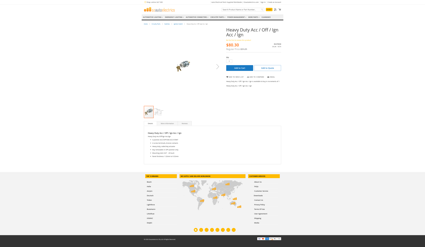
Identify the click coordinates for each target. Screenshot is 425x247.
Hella (149, 186)
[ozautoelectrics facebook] (201, 230)
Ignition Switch (178, 24)
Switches (167, 24)
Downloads (258, 195)
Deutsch (150, 195)
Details (150, 123)
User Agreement (260, 214)
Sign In (263, 2)
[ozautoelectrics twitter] (212, 230)
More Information (167, 123)
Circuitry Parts (156, 24)
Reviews (185, 123)
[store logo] (159, 9)
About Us (258, 182)
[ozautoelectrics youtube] (228, 230)
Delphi (149, 223)
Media (256, 223)
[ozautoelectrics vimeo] (234, 230)
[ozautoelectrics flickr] (223, 230)
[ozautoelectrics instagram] (207, 230)
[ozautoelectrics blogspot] (196, 230)
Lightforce (151, 204)
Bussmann (151, 209)
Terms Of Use (259, 209)
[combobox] (243, 9)
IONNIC (150, 218)
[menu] (212, 17)
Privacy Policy (259, 204)
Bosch (149, 182)
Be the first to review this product (238, 40)
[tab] (150, 123)
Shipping (257, 218)
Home (146, 24)
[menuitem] (153, 17)
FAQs (256, 186)
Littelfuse (150, 214)
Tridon (149, 200)
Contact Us (258, 200)
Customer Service (261, 191)
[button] (269, 9)
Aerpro (149, 191)
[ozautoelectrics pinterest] (217, 230)
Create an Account (274, 2)
